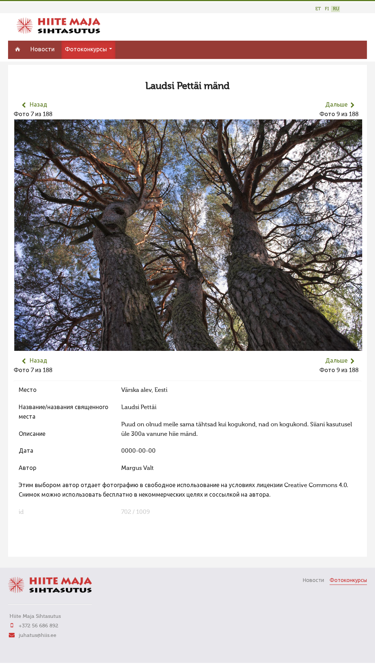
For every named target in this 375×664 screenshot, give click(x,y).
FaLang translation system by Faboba (39, 546)
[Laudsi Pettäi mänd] (188, 346)
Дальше (336, 105)
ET (318, 9)
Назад (38, 105)
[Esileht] (58, 32)
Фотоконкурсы (86, 50)
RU (336, 9)
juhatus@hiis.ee (37, 635)
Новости (42, 50)
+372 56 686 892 (38, 625)
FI (327, 9)
